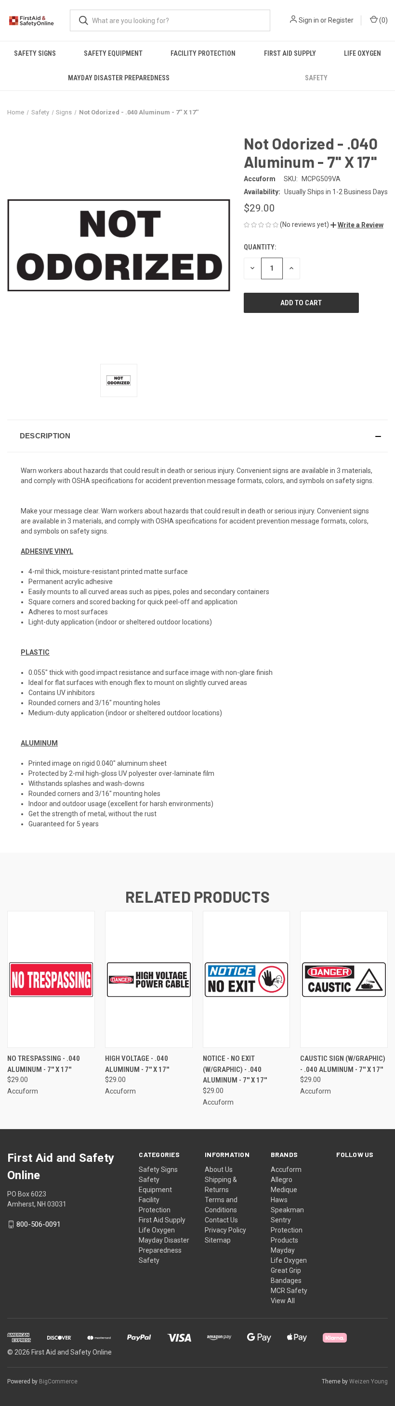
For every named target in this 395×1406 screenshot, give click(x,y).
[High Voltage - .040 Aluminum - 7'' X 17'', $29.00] (149, 979)
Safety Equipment (113, 53)
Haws (279, 1200)
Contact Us (221, 1220)
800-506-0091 (38, 1224)
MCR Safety (289, 1290)
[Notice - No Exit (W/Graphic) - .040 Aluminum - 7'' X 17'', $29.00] (247, 979)
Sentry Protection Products (287, 1230)
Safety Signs (35, 53)
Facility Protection (203, 53)
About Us (219, 1169)
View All (283, 1301)
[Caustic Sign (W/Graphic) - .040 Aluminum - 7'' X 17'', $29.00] (344, 979)
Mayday (283, 1250)
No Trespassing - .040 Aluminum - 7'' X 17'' (43, 1064)
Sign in (309, 20)
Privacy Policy (225, 1230)
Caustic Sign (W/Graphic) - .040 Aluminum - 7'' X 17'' (342, 1064)
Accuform (286, 1169)
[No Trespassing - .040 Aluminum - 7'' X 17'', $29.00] (51, 979)
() (383, 20)
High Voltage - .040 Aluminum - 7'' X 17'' (137, 1064)
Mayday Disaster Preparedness (119, 78)
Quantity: (260, 247)
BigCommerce (58, 1381)
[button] (356, 225)
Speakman (287, 1210)
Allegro (281, 1179)
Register (341, 20)
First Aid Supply (290, 53)
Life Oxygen (362, 53)
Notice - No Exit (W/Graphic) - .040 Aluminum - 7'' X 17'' (235, 1069)
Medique (284, 1190)
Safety (316, 78)
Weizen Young (368, 1381)
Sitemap (218, 1240)
